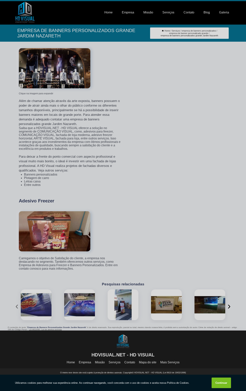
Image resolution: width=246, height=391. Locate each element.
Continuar (221, 382)
